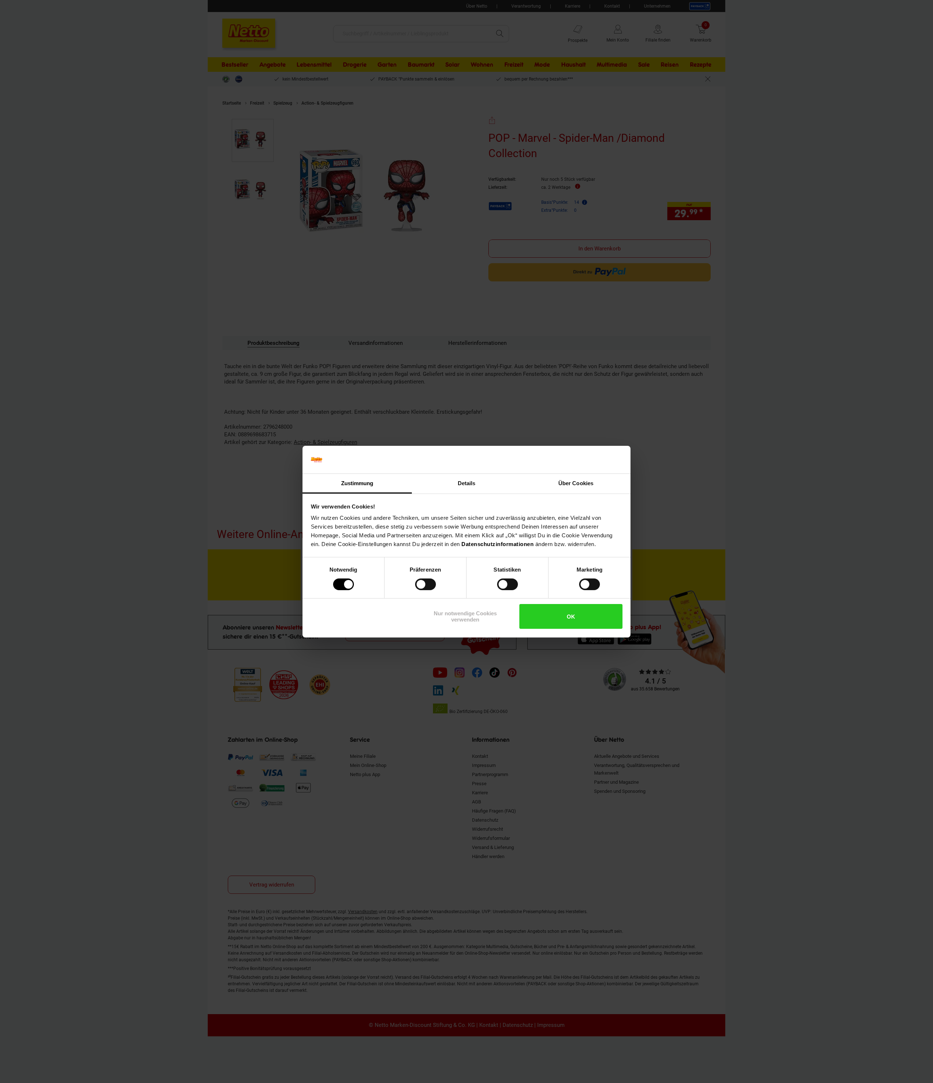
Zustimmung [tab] (357, 483)
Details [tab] (467, 483)
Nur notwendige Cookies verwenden (465, 616)
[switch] (425, 584)
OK (571, 616)
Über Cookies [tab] (575, 483)
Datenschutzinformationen (497, 544)
